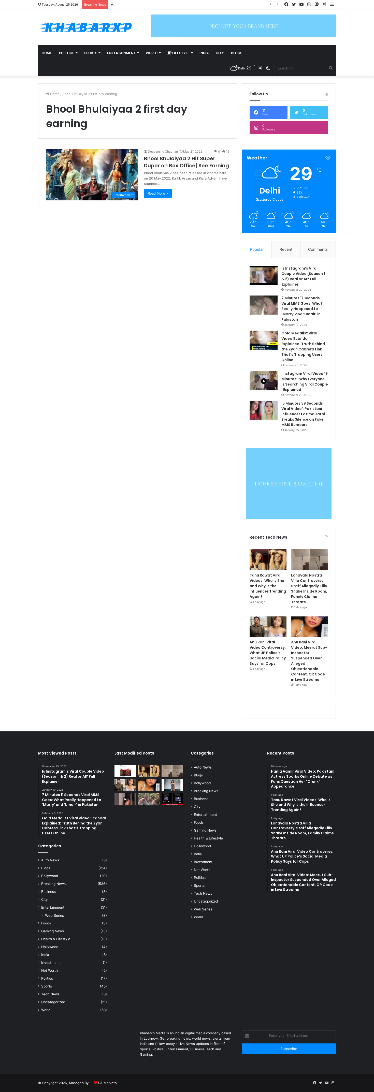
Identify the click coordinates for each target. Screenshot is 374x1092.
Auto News (50, 860)
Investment (50, 963)
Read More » (158, 193)
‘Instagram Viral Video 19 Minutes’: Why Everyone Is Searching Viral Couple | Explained (304, 381)
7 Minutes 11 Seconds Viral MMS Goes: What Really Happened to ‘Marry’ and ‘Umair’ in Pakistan (301, 309)
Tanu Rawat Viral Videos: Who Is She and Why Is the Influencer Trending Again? (268, 586)
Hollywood (49, 947)
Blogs (236, 53)
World (151, 53)
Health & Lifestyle (55, 939)
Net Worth (49, 970)
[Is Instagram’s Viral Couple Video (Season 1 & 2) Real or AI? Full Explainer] (264, 275)
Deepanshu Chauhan (163, 151)
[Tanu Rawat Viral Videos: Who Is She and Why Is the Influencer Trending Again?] (268, 559)
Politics (66, 53)
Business (48, 892)
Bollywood (49, 876)
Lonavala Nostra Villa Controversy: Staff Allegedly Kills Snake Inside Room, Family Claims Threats (309, 588)
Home (47, 53)
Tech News (50, 994)
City (220, 53)
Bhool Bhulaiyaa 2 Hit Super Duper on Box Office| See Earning (186, 162)
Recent (286, 249)
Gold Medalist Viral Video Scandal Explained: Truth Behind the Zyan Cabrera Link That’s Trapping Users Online (303, 346)
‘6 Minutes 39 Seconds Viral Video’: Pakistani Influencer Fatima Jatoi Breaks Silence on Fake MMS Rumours (303, 414)
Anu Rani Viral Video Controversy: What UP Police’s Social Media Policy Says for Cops (178, 4)
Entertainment (121, 53)
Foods (46, 923)
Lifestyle (180, 53)
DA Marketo (107, 1083)
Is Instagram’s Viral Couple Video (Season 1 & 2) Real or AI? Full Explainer (303, 276)
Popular (257, 249)
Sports (90, 53)
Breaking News (53, 884)
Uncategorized (53, 1002)
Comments (318, 249)
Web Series (54, 915)
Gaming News (52, 931)
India (204, 53)
